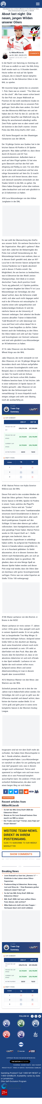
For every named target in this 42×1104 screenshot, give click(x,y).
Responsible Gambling (33, 1068)
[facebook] (5, 791)
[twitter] (10, 791)
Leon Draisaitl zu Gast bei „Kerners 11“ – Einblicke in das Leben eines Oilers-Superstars (21, 878)
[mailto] (21, 791)
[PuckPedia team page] (36, 791)
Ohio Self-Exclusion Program (13, 1081)
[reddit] (26, 791)
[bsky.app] (16, 791)
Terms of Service (19, 1068)
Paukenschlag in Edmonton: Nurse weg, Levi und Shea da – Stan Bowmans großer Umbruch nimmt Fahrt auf (21, 887)
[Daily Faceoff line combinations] (31, 791)
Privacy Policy (7, 1068)
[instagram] (36, 1016)
